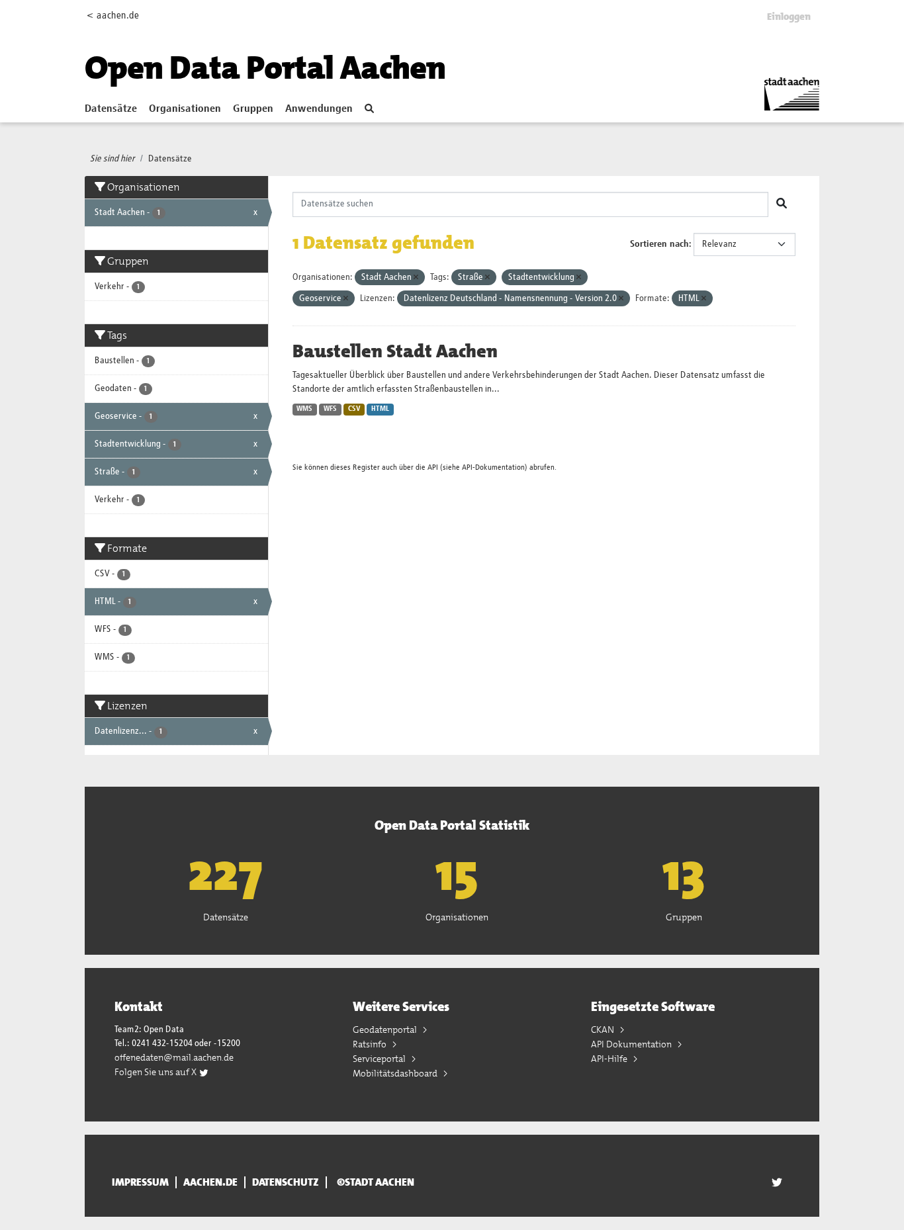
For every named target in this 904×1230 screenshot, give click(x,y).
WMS (304, 409)
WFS (330, 409)
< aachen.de (113, 16)
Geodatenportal (386, 1029)
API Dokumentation (632, 1044)
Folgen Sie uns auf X (156, 1072)
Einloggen (789, 16)
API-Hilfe (610, 1059)
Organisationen (185, 109)
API (433, 467)
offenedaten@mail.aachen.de (174, 1057)
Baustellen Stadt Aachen (395, 351)
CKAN (603, 1029)
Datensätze (111, 109)
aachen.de (210, 1182)
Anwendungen (319, 109)
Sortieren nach (659, 244)
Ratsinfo (370, 1044)
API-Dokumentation (493, 467)
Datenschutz (285, 1182)
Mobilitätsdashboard (396, 1073)
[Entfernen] (416, 277)
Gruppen (253, 109)
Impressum (140, 1182)
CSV (354, 409)
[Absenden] (781, 204)
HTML (380, 409)
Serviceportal (380, 1059)
